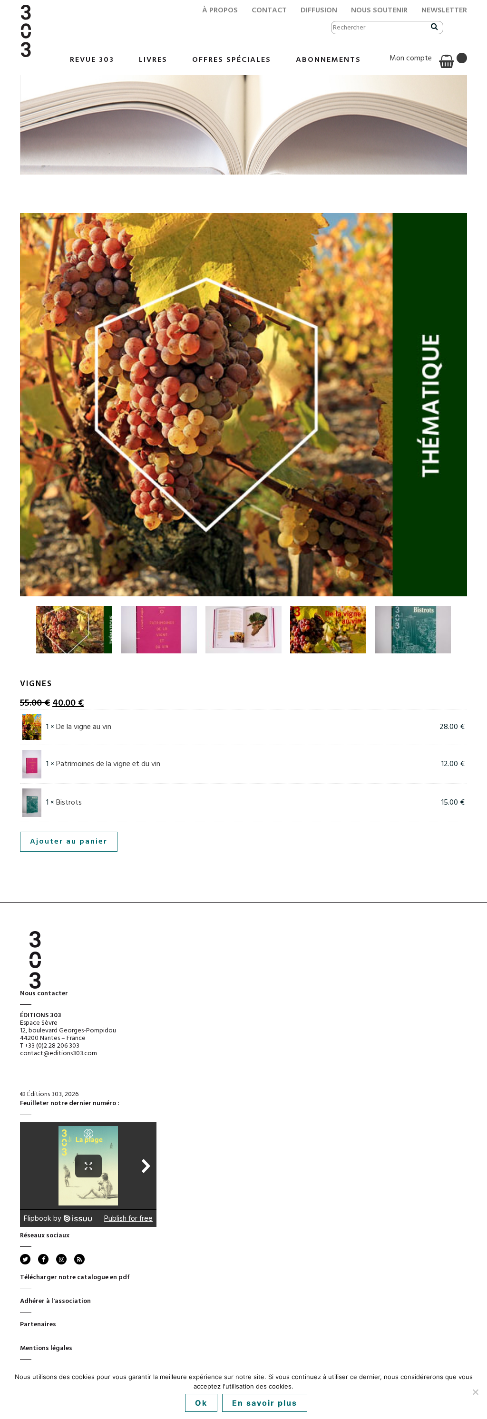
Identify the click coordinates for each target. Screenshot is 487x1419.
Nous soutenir (379, 10)
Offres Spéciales (231, 60)
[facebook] (43, 1259)
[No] (475, 1392)
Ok (201, 1403)
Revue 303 (92, 60)
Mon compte (411, 58)
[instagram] (61, 1259)
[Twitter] (25, 1259)
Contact (269, 10)
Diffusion (319, 10)
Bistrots (69, 803)
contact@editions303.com (58, 1053)
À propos (220, 10)
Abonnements (328, 60)
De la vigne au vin (83, 727)
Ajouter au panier (68, 842)
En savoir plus (264, 1403)
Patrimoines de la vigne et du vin (108, 764)
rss (78, 1259)
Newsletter (444, 10)
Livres (153, 60)
